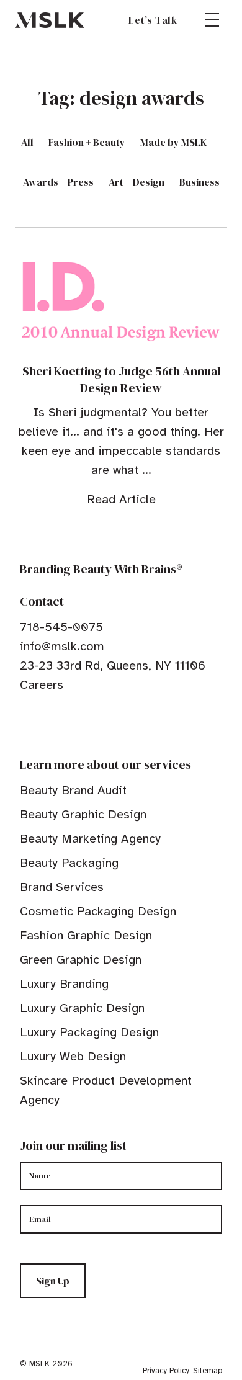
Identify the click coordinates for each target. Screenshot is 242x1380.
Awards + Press (58, 182)
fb (25, 722)
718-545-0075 (61, 627)
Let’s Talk (152, 20)
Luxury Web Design (73, 1056)
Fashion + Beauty (86, 142)
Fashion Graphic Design (86, 935)
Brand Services (62, 887)
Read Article (121, 499)
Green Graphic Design (80, 959)
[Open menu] (212, 20)
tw (44, 722)
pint (63, 722)
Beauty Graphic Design (83, 814)
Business (199, 182)
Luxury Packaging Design (89, 1032)
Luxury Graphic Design (82, 1008)
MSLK (49, 20)
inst (83, 722)
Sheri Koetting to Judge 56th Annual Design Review (121, 379)
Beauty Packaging (69, 863)
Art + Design (136, 182)
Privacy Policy (166, 1371)
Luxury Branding (64, 984)
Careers (41, 684)
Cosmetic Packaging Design (98, 911)
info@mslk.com (62, 646)
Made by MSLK (173, 142)
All (27, 142)
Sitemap (207, 1371)
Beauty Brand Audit (73, 790)
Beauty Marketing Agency (90, 838)
